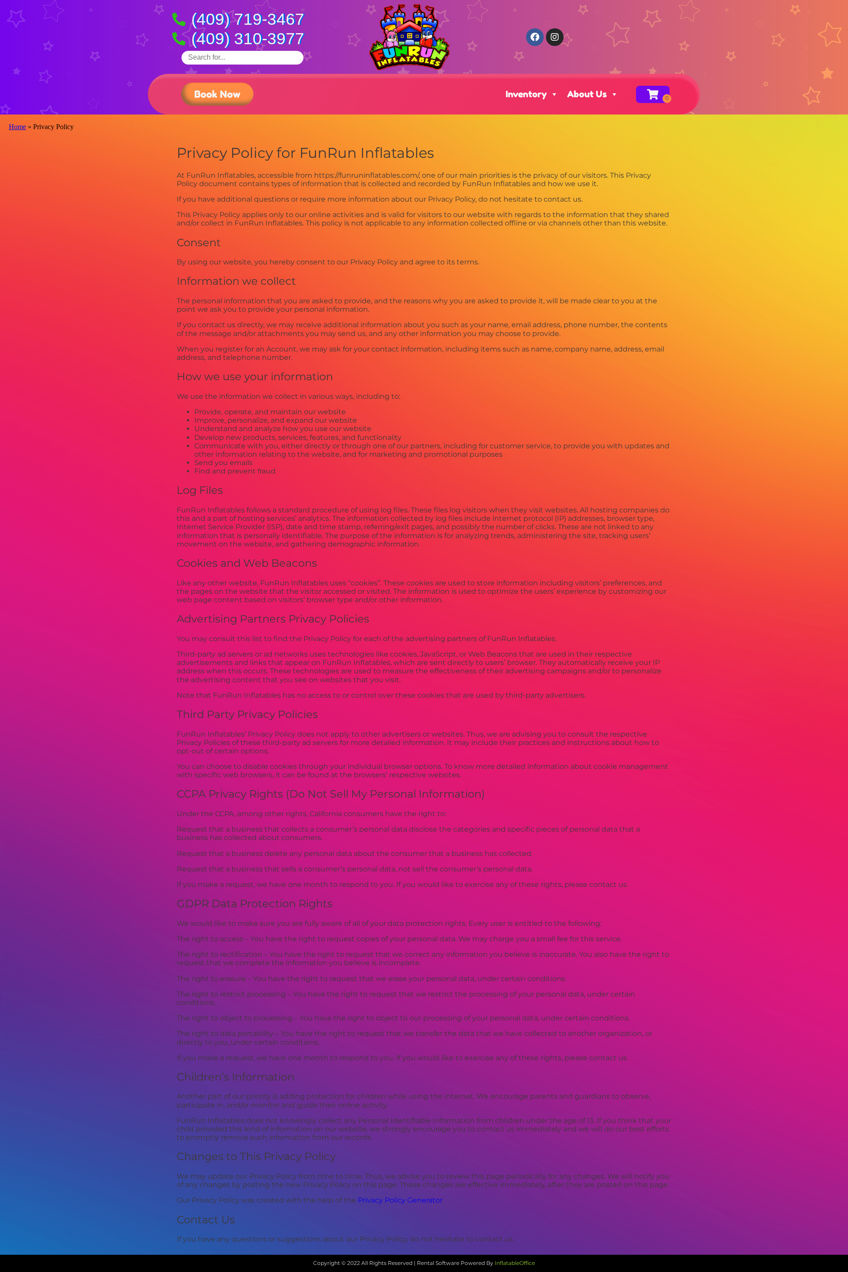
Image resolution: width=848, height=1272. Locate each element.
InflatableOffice (515, 1263)
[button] (217, 94)
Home (17, 126)
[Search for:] (242, 57)
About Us (587, 94)
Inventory (526, 94)
